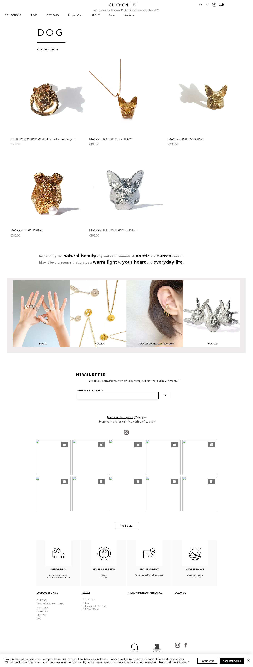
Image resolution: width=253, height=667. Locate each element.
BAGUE (43, 343)
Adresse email (89, 390)
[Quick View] (48, 96)
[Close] (248, 660)
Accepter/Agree (232, 661)
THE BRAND (89, 599)
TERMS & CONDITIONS (94, 605)
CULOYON (118, 4)
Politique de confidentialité (174, 662)
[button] (221, 4)
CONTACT (42, 615)
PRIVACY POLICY (91, 608)
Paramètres (207, 661)
